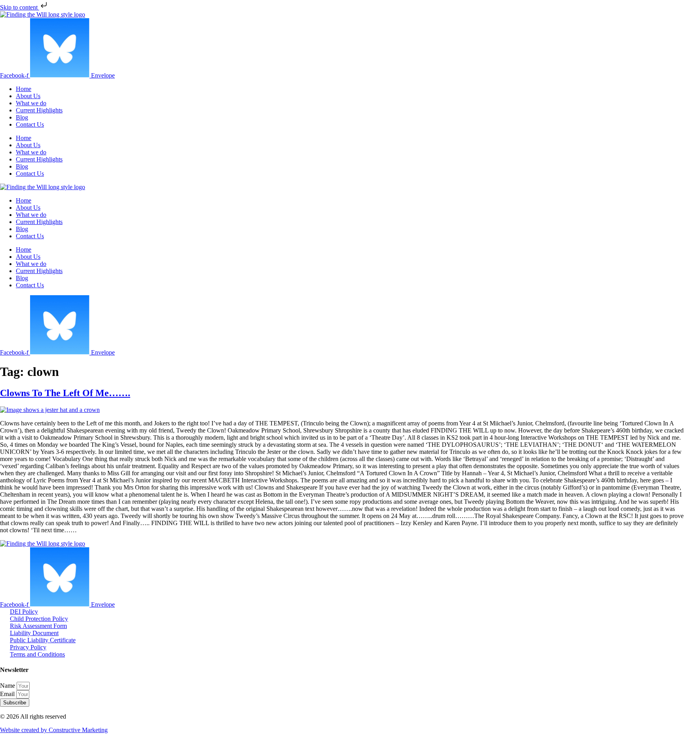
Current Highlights (39, 110)
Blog (22, 117)
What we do (31, 103)
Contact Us (30, 124)
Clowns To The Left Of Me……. (65, 393)
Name (8, 685)
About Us (28, 96)
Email (8, 694)
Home (23, 88)
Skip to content (19, 7)
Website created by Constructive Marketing (54, 730)
